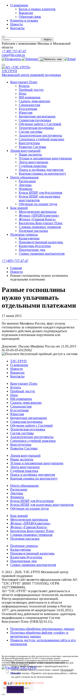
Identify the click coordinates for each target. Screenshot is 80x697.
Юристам (25, 112)
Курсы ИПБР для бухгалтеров (40, 192)
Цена (22, 93)
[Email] (70, 59)
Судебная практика (33, 166)
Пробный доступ (31, 89)
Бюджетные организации (37, 116)
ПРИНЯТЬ (15, 689)
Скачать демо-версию (34, 101)
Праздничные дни (32, 250)
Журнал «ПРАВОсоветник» (39, 215)
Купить (24, 86)
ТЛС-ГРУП (18, 361)
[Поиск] (3, 36)
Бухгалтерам (28, 109)
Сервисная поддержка (35, 120)
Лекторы (25, 185)
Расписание (27, 181)
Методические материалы (38, 211)
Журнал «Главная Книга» (37, 219)
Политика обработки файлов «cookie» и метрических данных (39, 634)
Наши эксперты (30, 154)
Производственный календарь (41, 242)
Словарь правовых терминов (40, 227)
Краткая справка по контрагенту (42, 173)
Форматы (25, 189)
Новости (16, 24)
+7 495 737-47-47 (14, 51)
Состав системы (30, 131)
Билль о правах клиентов (37, 9)
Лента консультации (33, 162)
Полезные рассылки (33, 230)
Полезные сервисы (24, 234)
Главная (16, 268)
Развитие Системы (32, 147)
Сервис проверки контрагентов (42, 253)
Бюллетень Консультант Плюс (41, 223)
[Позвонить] (12, 59)
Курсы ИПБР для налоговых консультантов (39, 198)
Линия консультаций (25, 150)
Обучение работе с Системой (40, 124)
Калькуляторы (29, 238)
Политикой (67, 669)
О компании (19, 5)
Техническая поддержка (36, 128)
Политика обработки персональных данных (42, 629)
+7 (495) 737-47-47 (15, 261)
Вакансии (26, 13)
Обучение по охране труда (38, 204)
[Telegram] (30, 59)
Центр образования (24, 177)
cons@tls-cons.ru (13, 55)
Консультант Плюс (24, 82)
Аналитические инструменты (40, 135)
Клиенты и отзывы (24, 20)
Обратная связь (30, 16)
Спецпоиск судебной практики (41, 139)
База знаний (19, 208)
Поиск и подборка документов (41, 169)
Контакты (17, 28)
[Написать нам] (51, 59)
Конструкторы (29, 143)
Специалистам (29, 105)
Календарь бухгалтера (35, 246)
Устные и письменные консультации (45, 158)
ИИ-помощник (30, 97)
